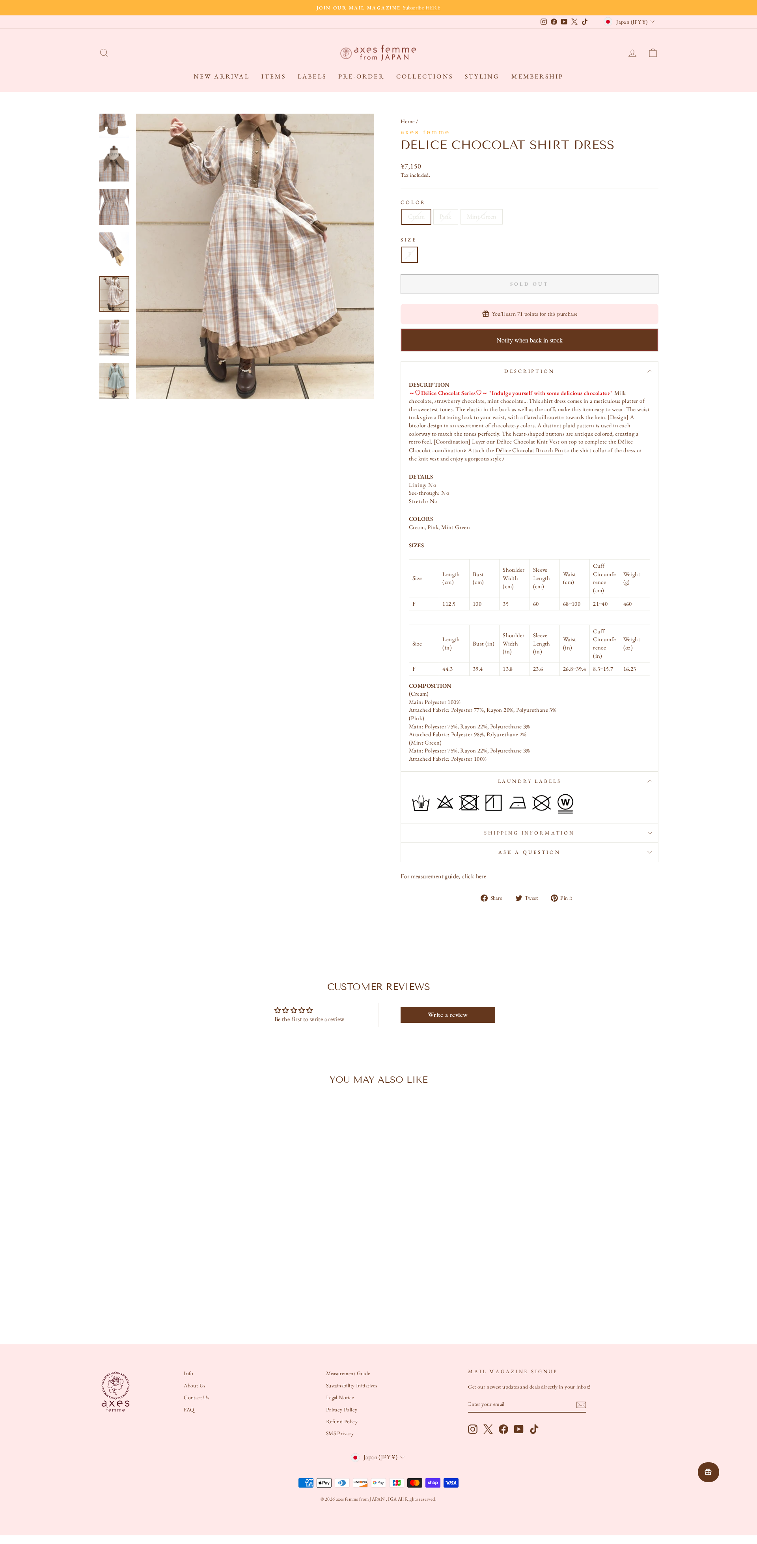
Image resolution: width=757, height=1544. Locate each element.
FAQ (189, 1409)
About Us (194, 1385)
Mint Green (481, 216)
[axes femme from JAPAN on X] (488, 1429)
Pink (446, 216)
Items (273, 76)
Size (408, 239)
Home (408, 121)
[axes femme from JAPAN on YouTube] (519, 1429)
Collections (424, 76)
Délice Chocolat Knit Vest (528, 441)
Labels (312, 76)
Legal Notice (340, 1397)
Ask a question (529, 852)
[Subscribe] (581, 1404)
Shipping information (529, 832)
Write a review (448, 1015)
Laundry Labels (529, 781)
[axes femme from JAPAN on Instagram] (472, 1429)
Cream (416, 216)
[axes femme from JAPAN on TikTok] (534, 1429)
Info (189, 1373)
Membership (537, 76)
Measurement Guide (348, 1373)
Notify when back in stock (530, 340)
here (481, 876)
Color (413, 202)
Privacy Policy (342, 1409)
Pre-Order (361, 76)
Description (529, 371)
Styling (482, 76)
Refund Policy (342, 1421)
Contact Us (196, 1397)
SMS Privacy (340, 1433)
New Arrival (222, 76)
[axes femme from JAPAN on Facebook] (503, 1429)
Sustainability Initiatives (351, 1385)
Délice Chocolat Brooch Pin (529, 450)
